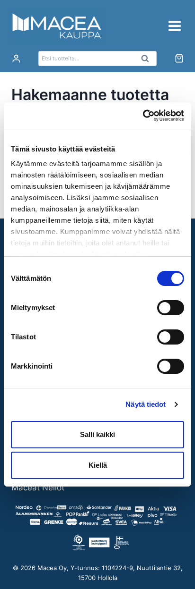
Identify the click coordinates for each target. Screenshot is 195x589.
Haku (148, 61)
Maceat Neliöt (37, 487)
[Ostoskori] (179, 58)
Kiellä (98, 465)
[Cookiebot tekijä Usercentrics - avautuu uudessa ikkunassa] (142, 115)
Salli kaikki (97, 434)
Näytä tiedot (145, 404)
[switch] (170, 307)
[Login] (16, 58)
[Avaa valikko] (174, 25)
